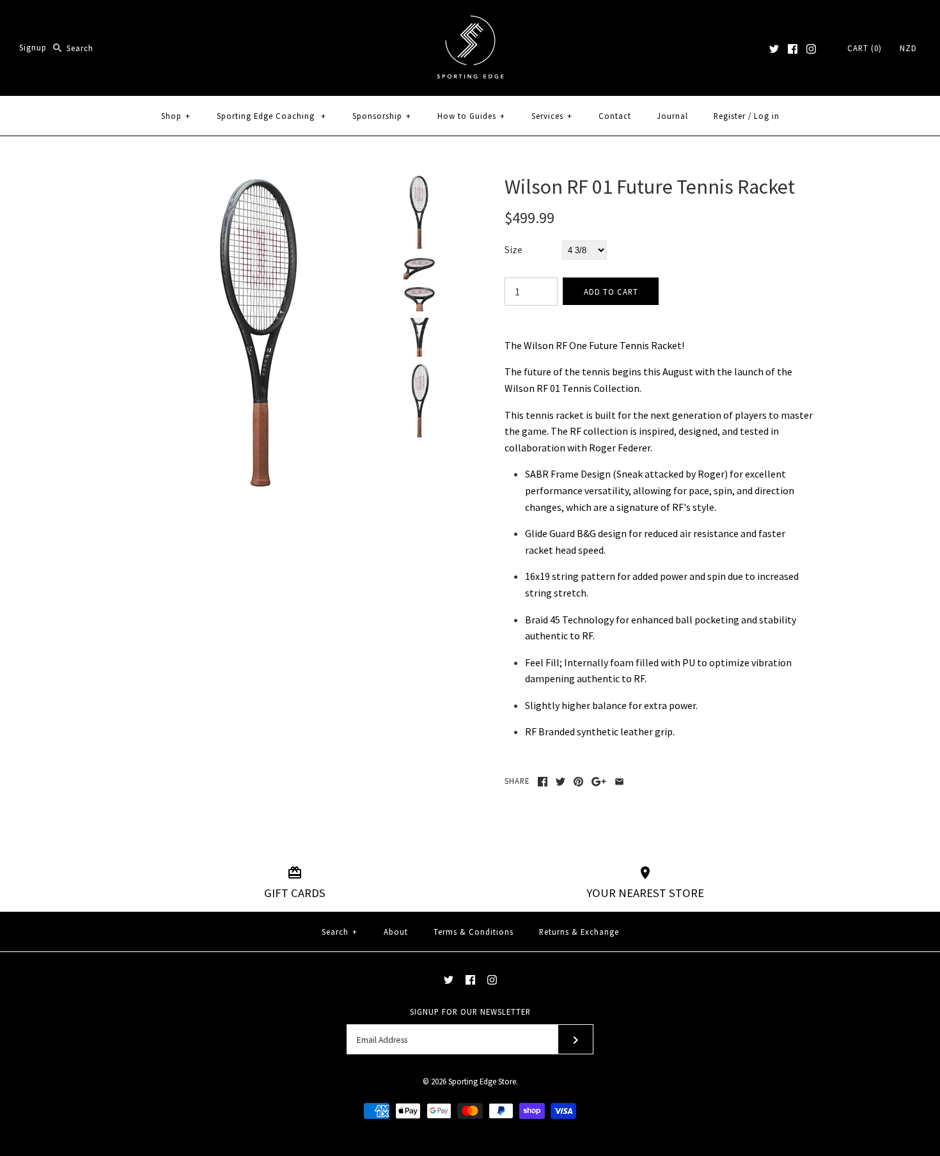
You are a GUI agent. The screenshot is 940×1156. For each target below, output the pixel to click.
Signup (33, 48)
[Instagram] (811, 49)
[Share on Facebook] (542, 781)
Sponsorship (381, 116)
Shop (176, 116)
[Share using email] (619, 781)
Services (551, 116)
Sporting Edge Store (482, 1081)
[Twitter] (774, 49)
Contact (615, 116)
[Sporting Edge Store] (470, 20)
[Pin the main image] (578, 781)
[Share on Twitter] (560, 781)
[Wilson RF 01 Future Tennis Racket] (261, 182)
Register (730, 116)
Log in (766, 116)
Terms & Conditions (473, 931)
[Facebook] (792, 49)
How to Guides (471, 116)
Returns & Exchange (579, 931)
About (396, 931)
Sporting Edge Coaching (271, 116)
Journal (672, 116)
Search (339, 931)
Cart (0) (864, 48)
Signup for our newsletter (470, 1011)
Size (513, 249)
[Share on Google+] (598, 781)
